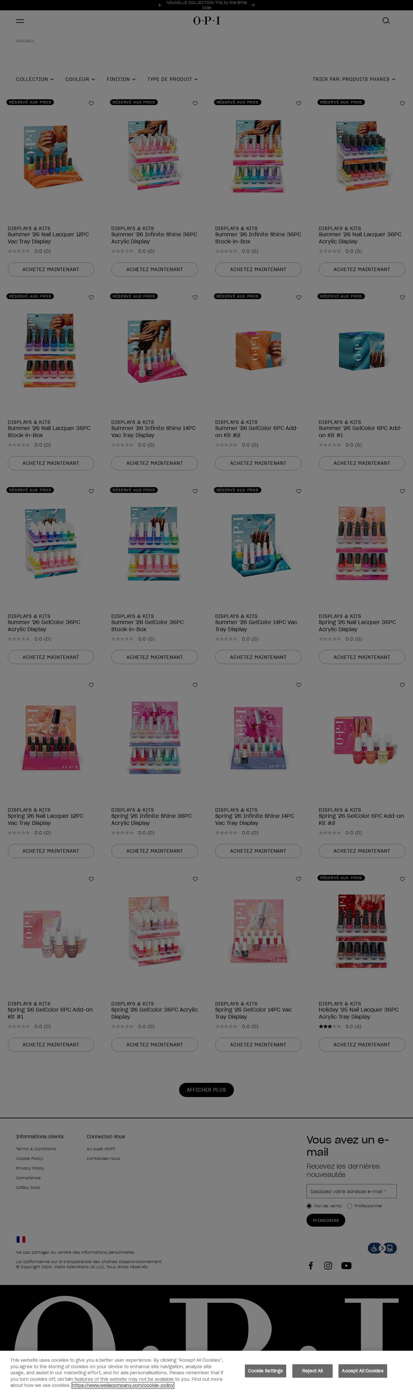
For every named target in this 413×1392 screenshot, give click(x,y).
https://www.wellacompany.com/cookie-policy (123, 1385)
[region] (206, 1371)
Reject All (312, 1371)
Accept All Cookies (362, 1371)
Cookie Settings (265, 1371)
